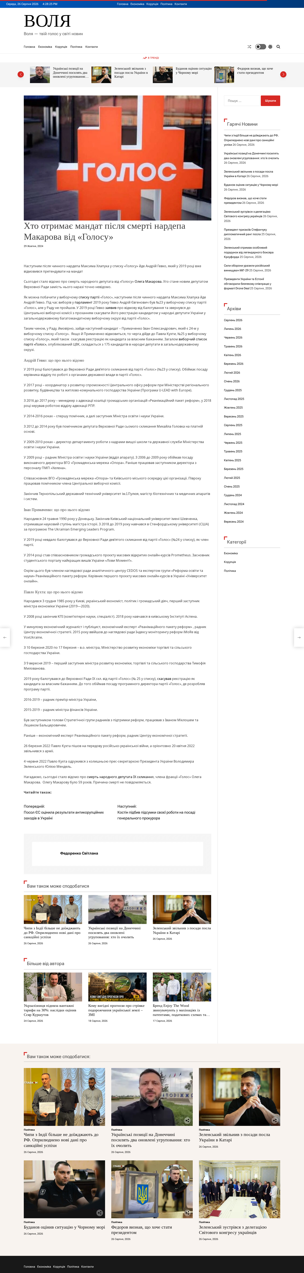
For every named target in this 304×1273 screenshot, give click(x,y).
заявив (110, 307)
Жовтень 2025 (233, 407)
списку (84, 297)
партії (94, 297)
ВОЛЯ (47, 21)
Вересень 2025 (234, 416)
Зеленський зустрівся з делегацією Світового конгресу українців (253, 73)
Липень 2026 (232, 328)
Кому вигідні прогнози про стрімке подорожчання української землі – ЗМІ (116, 1010)
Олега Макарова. (148, 281)
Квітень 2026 (232, 355)
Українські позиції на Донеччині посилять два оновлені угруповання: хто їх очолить (114, 932)
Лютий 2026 (232, 372)
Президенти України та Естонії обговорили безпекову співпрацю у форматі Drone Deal (247, 283)
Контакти (181, 4)
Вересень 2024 (234, 521)
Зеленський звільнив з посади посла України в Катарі (69, 73)
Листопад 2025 (234, 398)
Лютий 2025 (232, 477)
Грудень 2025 (233, 390)
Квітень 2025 (232, 460)
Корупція (152, 4)
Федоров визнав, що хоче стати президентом (194, 71)
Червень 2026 (233, 337)
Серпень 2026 (233, 320)
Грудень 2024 (233, 495)
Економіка (137, 4)
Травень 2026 (233, 346)
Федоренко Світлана (79, 853)
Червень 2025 (233, 442)
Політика (166, 4)
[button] (21, 74)
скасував (164, 678)
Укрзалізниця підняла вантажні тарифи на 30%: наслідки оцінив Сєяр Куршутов (50, 1010)
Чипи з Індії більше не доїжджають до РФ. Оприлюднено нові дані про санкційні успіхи (52, 932)
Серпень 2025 (233, 425)
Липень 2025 (232, 434)
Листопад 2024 (234, 504)
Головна (122, 4)
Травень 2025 (233, 451)
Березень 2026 (233, 363)
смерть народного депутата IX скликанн (119, 777)
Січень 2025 (232, 486)
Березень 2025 (233, 469)
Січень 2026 (232, 381)
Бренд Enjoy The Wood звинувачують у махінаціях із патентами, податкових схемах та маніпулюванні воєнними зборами (180, 1012)
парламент (83, 302)
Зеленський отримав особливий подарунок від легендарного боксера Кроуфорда (249, 252)
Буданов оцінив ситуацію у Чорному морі (132, 71)
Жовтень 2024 (233, 512)
